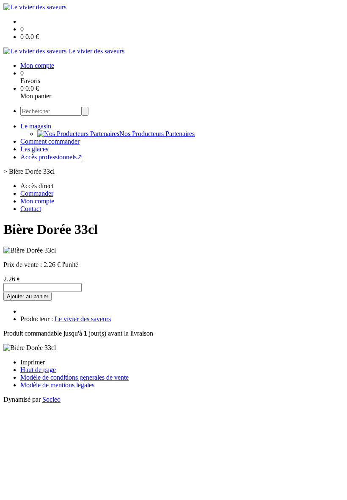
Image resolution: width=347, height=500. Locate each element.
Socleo (51, 399)
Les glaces (34, 149)
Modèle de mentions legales (57, 385)
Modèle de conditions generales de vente (74, 377)
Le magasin (35, 126)
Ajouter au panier (27, 296)
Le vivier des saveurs (83, 318)
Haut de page (38, 369)
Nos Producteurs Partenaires (157, 133)
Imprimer (32, 362)
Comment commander (50, 141)
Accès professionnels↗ (51, 157)
